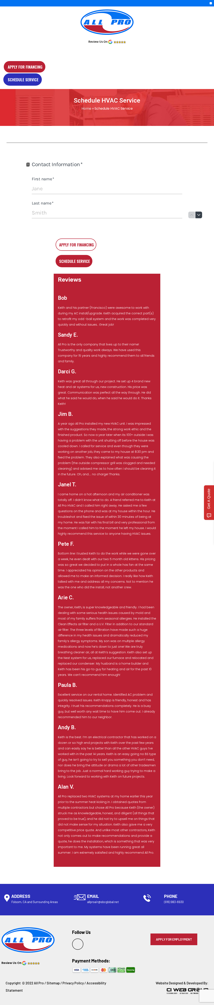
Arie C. (66, 598)
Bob (62, 298)
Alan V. (66, 787)
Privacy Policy (73, 983)
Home (86, 108)
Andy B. (67, 727)
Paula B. (67, 685)
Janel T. (67, 485)
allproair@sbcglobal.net (103, 902)
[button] (211, 3)
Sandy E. (68, 335)
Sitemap (53, 983)
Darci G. (67, 372)
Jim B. (65, 414)
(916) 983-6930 (174, 902)
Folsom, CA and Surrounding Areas (34, 902)
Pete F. (66, 544)
